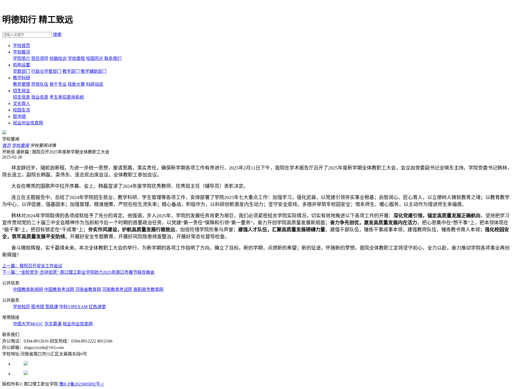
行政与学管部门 (46, 71)
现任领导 (39, 58)
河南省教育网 (88, 289)
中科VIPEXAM (73, 306)
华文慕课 (53, 324)
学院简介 (21, 58)
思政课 (51, 306)
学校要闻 (20, 145)
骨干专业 (58, 84)
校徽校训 (58, 58)
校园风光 (94, 58)
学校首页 (21, 45)
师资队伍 (39, 84)
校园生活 (21, 110)
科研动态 (94, 84)
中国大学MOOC (28, 324)
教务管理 (21, 84)
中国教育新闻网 (28, 289)
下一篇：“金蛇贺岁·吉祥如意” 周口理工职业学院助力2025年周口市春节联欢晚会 (78, 272)
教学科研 (21, 77)
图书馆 (19, 116)
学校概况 (21, 52)
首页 (6, 145)
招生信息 (21, 97)
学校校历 (21, 306)
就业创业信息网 (28, 123)
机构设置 (21, 65)
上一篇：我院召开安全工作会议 (32, 266)
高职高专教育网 (148, 289)
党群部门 (21, 71)
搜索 (57, 34)
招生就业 (21, 90)
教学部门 (71, 71)
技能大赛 (76, 84)
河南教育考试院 (117, 289)
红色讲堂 (97, 306)
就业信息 (39, 97)
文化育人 (21, 103)
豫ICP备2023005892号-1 (81, 384)
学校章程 (76, 58)
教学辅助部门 (93, 71)
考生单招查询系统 (66, 97)
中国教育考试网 (59, 289)
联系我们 (112, 58)
